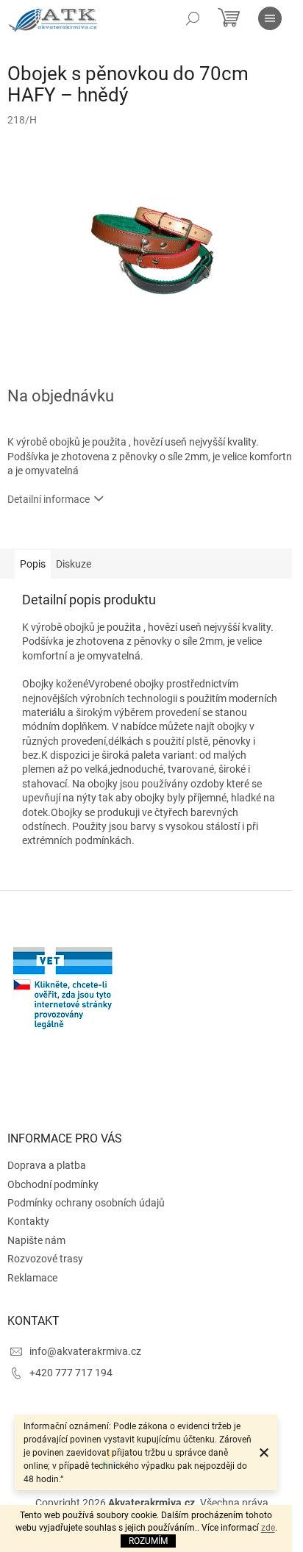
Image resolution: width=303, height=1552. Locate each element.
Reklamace (32, 1278)
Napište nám (36, 1240)
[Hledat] (192, 18)
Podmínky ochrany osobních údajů (86, 1203)
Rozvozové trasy (45, 1259)
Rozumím (148, 1541)
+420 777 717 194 (71, 1372)
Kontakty (28, 1221)
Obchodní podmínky (53, 1184)
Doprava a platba (46, 1165)
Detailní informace (48, 499)
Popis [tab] (33, 564)
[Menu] (270, 18)
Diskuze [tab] (73, 564)
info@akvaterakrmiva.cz (85, 1351)
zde (268, 1528)
